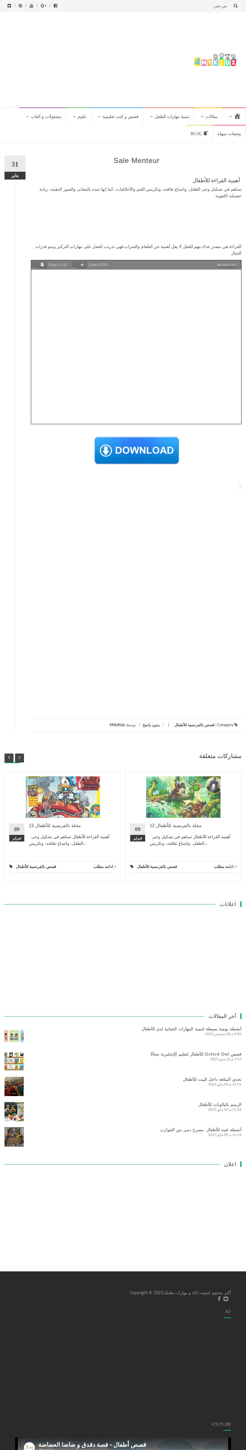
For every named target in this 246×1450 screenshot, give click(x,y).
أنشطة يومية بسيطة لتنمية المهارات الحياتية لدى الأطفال (192, 1028)
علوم (82, 116)
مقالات (212, 116)
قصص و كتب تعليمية (121, 116)
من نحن (220, 5)
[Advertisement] (96, 58)
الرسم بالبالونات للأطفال (220, 1104)
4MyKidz (117, 725)
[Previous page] (34, 264)
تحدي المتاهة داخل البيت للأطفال (212, 1079)
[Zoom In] (82, 264)
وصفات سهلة (229, 133)
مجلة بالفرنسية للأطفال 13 (55, 825)
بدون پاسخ (151, 725)
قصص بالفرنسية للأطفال (194, 725)
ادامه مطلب (103, 867)
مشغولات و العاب (46, 116)
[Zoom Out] (74, 264)
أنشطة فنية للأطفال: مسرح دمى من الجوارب (201, 1129)
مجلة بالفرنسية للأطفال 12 (176, 825)
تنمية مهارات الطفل (172, 116)
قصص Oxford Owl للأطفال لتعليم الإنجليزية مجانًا (196, 1054)
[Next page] (42, 264)
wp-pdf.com (226, 265)
